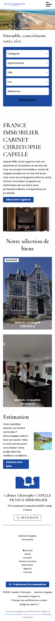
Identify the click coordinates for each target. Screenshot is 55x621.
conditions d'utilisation (32, 614)
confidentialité (10, 614)
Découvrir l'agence (18, 199)
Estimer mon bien (14, 464)
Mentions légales (43, 592)
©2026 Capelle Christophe (17, 592)
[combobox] (27, 54)
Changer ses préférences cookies (29, 600)
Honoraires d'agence (29, 596)
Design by (29, 604)
